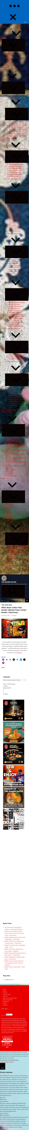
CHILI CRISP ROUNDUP (11, 440)
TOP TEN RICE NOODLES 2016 (16, 358)
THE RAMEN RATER (8, 582)
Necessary (4, 1099)
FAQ (6, 510)
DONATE (4, 67)
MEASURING (8, 561)
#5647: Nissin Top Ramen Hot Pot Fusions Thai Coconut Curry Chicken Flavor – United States (14, 933)
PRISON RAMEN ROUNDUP (12, 438)
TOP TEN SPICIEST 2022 (14, 170)
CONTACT (4, 571)
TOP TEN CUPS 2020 (13, 229)
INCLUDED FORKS (10, 518)
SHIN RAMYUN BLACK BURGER (16, 548)
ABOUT (4, 38)
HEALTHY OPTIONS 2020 (15, 393)
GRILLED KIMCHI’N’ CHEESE (16, 552)
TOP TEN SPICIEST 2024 (14, 166)
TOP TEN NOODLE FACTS (15, 403)
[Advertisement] (14, 844)
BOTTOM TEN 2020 (13, 271)
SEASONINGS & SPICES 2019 (15, 395)
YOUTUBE (7, 57)
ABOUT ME (8, 53)
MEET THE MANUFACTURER (9, 410)
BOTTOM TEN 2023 (13, 265)
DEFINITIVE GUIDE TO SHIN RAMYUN (15, 444)
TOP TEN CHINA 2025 (14, 308)
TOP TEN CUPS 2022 (13, 221)
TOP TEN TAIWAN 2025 (14, 310)
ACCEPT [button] (11, 1062)
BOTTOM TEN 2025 (13, 261)
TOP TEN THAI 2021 (13, 320)
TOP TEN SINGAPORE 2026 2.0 (16, 302)
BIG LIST (4, 408)
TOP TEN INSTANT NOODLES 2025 (17, 124)
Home (3, 26)
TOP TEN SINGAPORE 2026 (15, 306)
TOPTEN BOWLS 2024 (14, 211)
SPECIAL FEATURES (7, 999)
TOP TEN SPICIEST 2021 (14, 172)
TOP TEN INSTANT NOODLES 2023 (17, 127)
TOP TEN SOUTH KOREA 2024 (16, 316)
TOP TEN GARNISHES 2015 (15, 397)
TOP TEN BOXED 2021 (14, 391)
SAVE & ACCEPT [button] (4, 1129)
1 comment (14, 615)
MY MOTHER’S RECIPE (14, 550)
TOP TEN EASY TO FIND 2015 (16, 399)
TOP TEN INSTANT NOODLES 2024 (17, 125)
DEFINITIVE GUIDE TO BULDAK (13, 442)
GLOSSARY (8, 512)
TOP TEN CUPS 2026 (13, 205)
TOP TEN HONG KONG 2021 (15, 322)
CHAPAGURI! (11, 554)
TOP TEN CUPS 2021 (13, 225)
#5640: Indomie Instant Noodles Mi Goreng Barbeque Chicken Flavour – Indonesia (14, 963)
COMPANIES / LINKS (10, 563)
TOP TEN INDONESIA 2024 (15, 314)
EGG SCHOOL (8, 506)
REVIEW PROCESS (10, 55)
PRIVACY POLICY (9, 567)
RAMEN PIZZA (9, 471)
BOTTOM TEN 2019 (13, 273)
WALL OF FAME (9, 65)
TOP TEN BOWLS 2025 (14, 207)
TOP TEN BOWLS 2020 (14, 227)
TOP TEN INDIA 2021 (13, 324)
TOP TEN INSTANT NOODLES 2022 (17, 129)
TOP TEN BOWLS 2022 (14, 219)
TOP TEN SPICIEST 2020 (14, 174)
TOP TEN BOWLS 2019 (14, 231)
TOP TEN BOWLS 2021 (14, 223)
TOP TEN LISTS (6, 994)
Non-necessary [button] (4, 1113)
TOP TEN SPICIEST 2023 (14, 168)
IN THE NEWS (8, 63)
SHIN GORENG (12, 556)
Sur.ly (10, 1044)
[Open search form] (13, 591)
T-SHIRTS (7, 514)
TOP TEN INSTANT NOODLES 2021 (17, 131)
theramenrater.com (7, 1041)
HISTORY (7, 61)
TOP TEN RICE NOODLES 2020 (16, 355)
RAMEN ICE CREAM (10, 469)
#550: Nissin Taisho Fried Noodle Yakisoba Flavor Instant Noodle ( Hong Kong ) (13, 609)
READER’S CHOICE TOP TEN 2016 (17, 401)
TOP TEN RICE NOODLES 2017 (16, 356)
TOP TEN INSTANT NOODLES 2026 (17, 122)
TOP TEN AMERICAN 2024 (15, 318)
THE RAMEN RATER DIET (11, 475)
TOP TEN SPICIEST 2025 (14, 164)
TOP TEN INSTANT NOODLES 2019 (17, 135)
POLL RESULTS (9, 559)
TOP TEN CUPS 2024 (13, 213)
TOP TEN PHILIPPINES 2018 (15, 326)
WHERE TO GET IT (10, 565)
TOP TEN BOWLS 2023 (14, 215)
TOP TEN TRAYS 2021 (14, 389)
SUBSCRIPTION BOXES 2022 (15, 387)
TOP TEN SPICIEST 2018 (14, 176)
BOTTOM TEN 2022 (13, 267)
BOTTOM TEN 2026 (13, 259)
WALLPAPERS (8, 516)
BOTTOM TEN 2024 (13, 263)
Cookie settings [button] (4, 1062)
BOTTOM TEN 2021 (13, 269)
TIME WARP (8, 504)
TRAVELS (7, 59)
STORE (3, 569)
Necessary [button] (2, 1097)
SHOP (6, 508)
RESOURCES (6, 1001)
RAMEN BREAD (9, 473)
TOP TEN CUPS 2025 (13, 209)
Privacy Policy (4, 1008)
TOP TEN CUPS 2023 (13, 217)
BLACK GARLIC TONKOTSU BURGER (18, 546)
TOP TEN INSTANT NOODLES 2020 (17, 133)
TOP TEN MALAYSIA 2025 (15, 312)
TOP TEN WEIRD (12, 405)
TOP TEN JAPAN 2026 (14, 304)
